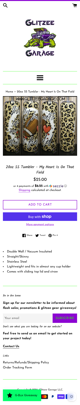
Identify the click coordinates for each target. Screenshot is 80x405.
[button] (40, 186)
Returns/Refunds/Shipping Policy (26, 362)
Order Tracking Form (17, 367)
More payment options (40, 224)
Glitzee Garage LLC (51, 389)
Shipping (24, 190)
